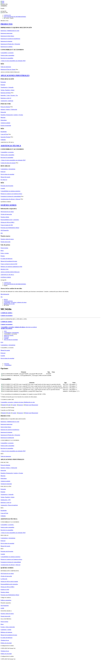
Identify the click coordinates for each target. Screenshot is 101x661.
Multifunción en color (9, 303)
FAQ (5, 331)
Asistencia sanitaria (5, 122)
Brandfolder (4, 131)
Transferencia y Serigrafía (7, 87)
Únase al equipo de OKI (7, 225)
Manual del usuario (5, 177)
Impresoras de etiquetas (6, 41)
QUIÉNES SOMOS (8, 205)
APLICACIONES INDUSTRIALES (15, 75)
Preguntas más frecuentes (7, 185)
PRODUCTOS (6, 24)
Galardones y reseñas (6, 629)
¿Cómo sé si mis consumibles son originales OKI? (13, 60)
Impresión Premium (5, 137)
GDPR (2, 608)
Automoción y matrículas (7, 100)
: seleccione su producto (19, 327)
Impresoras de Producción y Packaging (10, 44)
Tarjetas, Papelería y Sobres (7, 90)
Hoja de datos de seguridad (7, 174)
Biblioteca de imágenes (6, 632)
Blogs (2, 250)
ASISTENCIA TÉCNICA (11, 146)
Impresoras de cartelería (6, 46)
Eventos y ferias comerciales (8, 627)
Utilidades (3, 139)
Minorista (3, 117)
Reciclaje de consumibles (7, 58)
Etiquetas (3, 84)
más (2, 233)
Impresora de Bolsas (6, 92)
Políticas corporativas (6, 600)
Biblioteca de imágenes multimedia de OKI (11, 266)
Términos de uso (5, 640)
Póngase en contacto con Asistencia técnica (11, 193)
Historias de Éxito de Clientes (8, 69)
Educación (3, 112)
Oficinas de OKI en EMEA (7, 222)
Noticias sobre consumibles (7, 55)
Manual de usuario (9, 335)
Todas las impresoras (6, 66)
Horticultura (4, 120)
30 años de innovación (6, 214)
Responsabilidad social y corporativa (10, 219)
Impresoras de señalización (7, 437)
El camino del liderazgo (6, 258)
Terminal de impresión (6, 483)
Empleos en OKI (5, 589)
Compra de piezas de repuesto (8, 163)
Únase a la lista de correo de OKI (9, 264)
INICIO (6, 299)
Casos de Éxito (4, 134)
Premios (3, 256)
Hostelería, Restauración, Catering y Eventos (12, 114)
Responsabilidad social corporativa (9, 584)
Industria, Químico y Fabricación (9, 109)
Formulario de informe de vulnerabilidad (11, 196)
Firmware (3, 171)
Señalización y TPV (6, 499)
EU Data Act (4, 179)
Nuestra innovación (5, 241)
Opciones (6, 363)
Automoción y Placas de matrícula (9, 505)
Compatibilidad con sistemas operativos (10, 191)
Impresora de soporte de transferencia (10, 429)
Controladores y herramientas (8, 169)
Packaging (3, 82)
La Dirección (4, 578)
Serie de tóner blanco (6, 427)
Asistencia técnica (8, 301)
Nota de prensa (4, 248)
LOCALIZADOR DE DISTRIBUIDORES (15, 16)
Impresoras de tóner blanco (7, 36)
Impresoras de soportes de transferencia (10, 38)
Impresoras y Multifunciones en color (10, 30)
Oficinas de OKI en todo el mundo (9, 581)
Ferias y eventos (5, 253)
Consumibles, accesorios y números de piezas (15, 302)
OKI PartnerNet (5, 230)
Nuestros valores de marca (7, 239)
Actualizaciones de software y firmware (10, 199)
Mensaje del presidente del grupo (9, 261)
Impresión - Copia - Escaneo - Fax (9, 95)
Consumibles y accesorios (7, 52)
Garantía (3, 188)
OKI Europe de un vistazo (7, 211)
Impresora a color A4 (6, 98)
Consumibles (8, 365)
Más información (5, 294)
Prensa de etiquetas (5, 106)
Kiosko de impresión (6, 125)
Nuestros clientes (5, 217)
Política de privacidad (6, 643)
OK (2, 297)
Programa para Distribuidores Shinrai (10, 227)
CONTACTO (7, 15)
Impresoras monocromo (6, 33)
